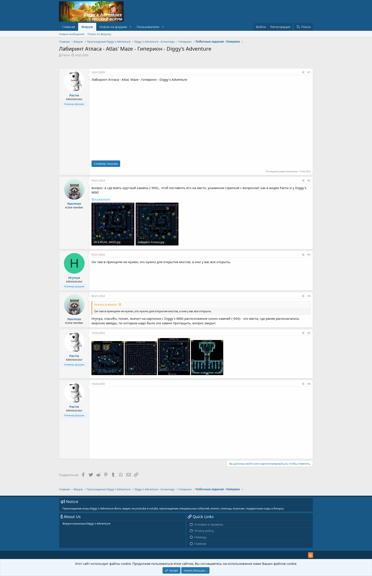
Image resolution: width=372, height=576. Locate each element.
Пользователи (148, 27)
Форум (87, 27)
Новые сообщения (71, 34)
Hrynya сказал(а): (105, 304)
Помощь (200, 537)
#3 (309, 254)
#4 (309, 296)
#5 (309, 333)
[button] (130, 27)
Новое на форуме (113, 27)
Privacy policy (204, 531)
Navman (74, 203)
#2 (309, 180)
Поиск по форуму (99, 34)
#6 (309, 384)
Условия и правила (208, 524)
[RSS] (310, 555)
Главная (68, 27)
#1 (309, 72)
